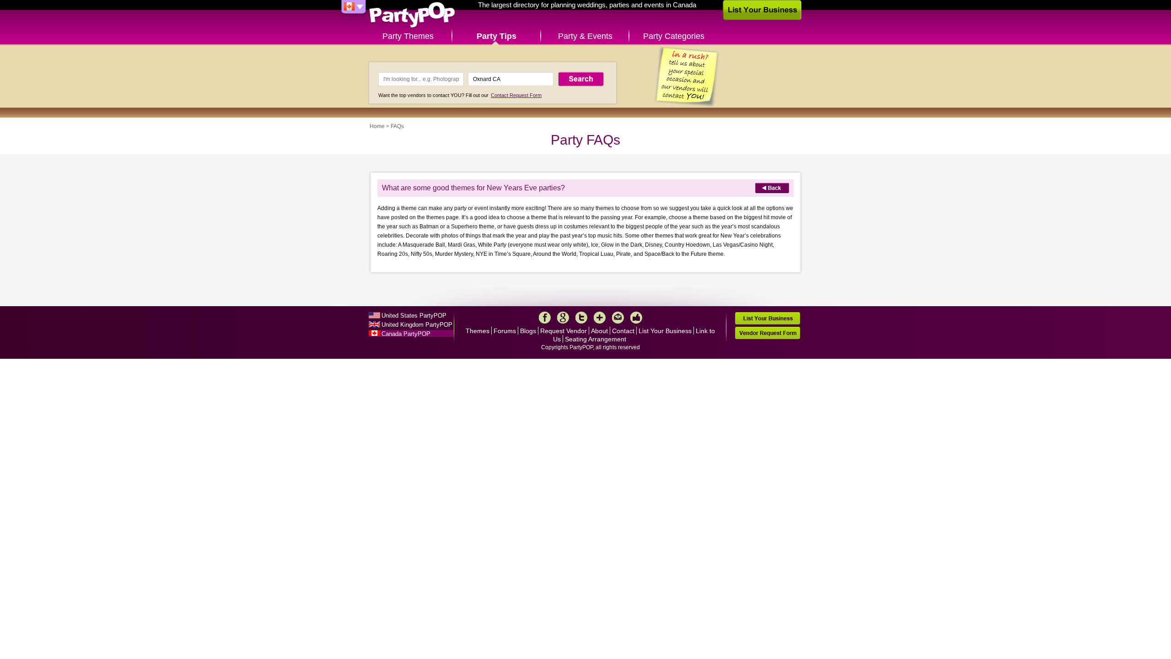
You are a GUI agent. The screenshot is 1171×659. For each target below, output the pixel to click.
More (600, 318)
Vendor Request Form (767, 333)
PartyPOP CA (412, 15)
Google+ (563, 318)
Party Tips (496, 36)
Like (636, 318)
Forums (505, 331)
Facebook (545, 318)
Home (377, 126)
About (599, 331)
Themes (477, 331)
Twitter (581, 318)
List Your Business (665, 331)
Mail (618, 318)
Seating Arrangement (595, 339)
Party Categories (673, 36)
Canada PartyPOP (405, 333)
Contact (623, 331)
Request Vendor (563, 331)
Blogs (528, 331)
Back (772, 188)
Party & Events (585, 36)
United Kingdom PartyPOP (416, 324)
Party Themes (408, 36)
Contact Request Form (516, 95)
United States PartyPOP (413, 315)
